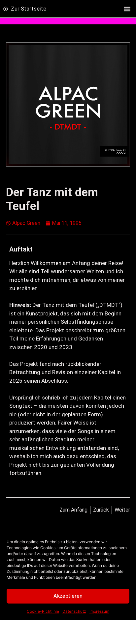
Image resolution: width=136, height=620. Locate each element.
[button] (127, 8)
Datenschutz (74, 611)
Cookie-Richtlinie (43, 611)
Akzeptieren (68, 596)
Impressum (99, 611)
